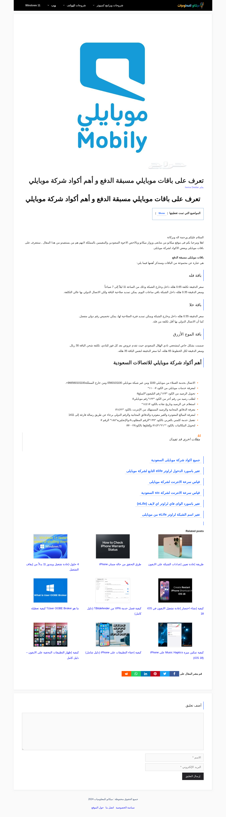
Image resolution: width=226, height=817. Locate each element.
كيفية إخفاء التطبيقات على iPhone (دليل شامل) (113, 652)
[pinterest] (155, 673)
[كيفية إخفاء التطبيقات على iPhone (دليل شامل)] (112, 644)
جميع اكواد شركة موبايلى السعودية (175, 460)
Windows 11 (32, 5)
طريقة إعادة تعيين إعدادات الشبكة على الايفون (176, 564)
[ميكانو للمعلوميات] (191, 5)
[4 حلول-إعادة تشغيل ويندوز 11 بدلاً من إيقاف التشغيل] (50, 556)
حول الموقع (97, 807)
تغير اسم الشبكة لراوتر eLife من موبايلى (171, 514)
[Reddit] (126, 673)
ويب (53, 5)
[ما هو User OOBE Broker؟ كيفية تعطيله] (50, 600)
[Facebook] (174, 673)
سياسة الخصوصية (125, 807)
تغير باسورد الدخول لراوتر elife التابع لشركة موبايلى (163, 471)
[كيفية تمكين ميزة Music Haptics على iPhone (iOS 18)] (175, 644)
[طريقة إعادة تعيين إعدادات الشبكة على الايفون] (175, 556)
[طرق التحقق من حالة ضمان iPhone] (112, 556)
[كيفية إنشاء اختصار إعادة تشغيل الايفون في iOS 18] (175, 600)
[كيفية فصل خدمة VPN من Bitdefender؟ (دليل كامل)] (112, 600)
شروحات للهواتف (76, 5)
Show (161, 213)
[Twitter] (165, 673)
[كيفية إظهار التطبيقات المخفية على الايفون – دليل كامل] (50, 644)
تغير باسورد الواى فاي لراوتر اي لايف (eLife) (168, 503)
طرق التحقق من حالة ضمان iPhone (120, 564)
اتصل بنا (110, 807)
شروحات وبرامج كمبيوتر (110, 5)
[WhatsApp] (136, 673)
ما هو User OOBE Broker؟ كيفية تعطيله (55, 608)
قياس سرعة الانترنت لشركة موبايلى (174, 482)
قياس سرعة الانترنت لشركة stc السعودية (170, 493)
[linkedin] (145, 673)
